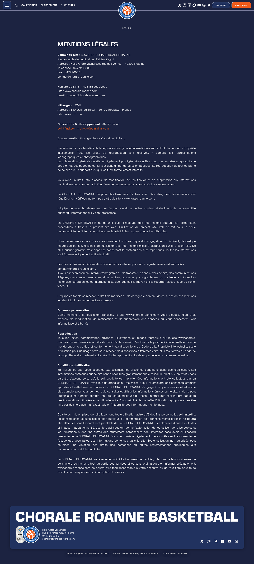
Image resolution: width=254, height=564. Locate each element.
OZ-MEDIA (182, 553)
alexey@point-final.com (94, 128)
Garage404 (153, 553)
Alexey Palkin (139, 553)
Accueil (126, 28)
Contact (105, 553)
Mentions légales (75, 553)
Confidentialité (92, 553)
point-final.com (67, 128)
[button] (7, 5)
